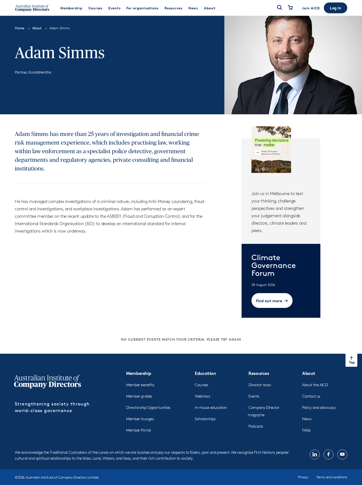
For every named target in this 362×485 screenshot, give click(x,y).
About (308, 373)
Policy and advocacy (319, 407)
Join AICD (311, 8)
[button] (335, 7)
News (306, 419)
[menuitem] (71, 7)
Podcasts (255, 426)
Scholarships (205, 419)
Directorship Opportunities (148, 407)
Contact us (311, 396)
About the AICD (315, 385)
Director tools (259, 385)
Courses (201, 385)
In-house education (211, 407)
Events (253, 396)
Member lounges (140, 419)
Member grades (139, 396)
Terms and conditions (331, 477)
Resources (258, 373)
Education (205, 373)
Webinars (202, 396)
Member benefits (140, 385)
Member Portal (138, 430)
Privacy (303, 477)
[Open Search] (279, 7)
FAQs (306, 430)
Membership (138, 373)
